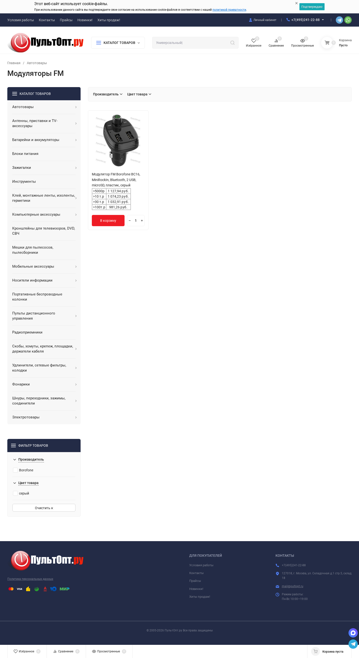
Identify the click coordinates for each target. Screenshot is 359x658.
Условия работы (201, 565)
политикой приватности (229, 9)
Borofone (26, 470)
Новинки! (196, 589)
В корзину (108, 221)
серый (24, 493)
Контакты (196, 573)
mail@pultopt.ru (292, 586)
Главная (14, 63)
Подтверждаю (312, 7)
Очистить (43, 508)
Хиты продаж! (199, 596)
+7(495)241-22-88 (305, 20)
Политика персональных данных (30, 579)
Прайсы (195, 581)
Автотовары (37, 63)
